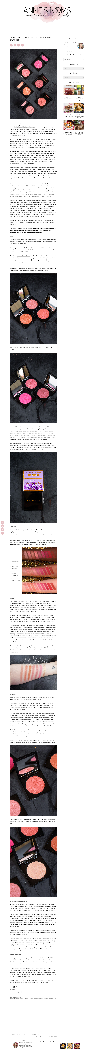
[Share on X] (15, 45)
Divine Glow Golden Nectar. (33, 699)
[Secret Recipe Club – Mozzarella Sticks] (79, 125)
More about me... (68, 51)
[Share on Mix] (22, 45)
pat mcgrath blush (17, 999)
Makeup (19, 997)
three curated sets (36, 248)
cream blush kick (27, 139)
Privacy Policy (54, 1054)
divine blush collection (38, 998)
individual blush (14, 241)
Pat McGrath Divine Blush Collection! (24, 127)
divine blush (31, 998)
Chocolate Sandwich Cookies (68, 115)
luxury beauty (45, 998)
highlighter (47, 241)
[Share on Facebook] (11, 45)
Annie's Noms (47, 11)
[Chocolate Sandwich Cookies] (69, 108)
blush (22, 998)
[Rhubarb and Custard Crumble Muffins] (79, 108)
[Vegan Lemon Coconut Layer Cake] (63, 1046)
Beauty (16, 997)
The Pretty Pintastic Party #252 (79, 99)
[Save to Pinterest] (18, 45)
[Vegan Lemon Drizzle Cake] (70, 1046)
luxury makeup (51, 998)
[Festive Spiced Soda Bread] (77, 1046)
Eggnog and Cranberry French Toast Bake (69, 134)
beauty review (18, 998)
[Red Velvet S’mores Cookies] (69, 90)
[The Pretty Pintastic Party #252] (79, 90)
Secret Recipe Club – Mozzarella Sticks (79, 134)
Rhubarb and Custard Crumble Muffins (79, 116)
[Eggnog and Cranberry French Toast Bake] (69, 125)
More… (24, 1047)
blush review (25, 998)
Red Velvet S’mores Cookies (68, 98)
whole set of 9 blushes (23, 256)
